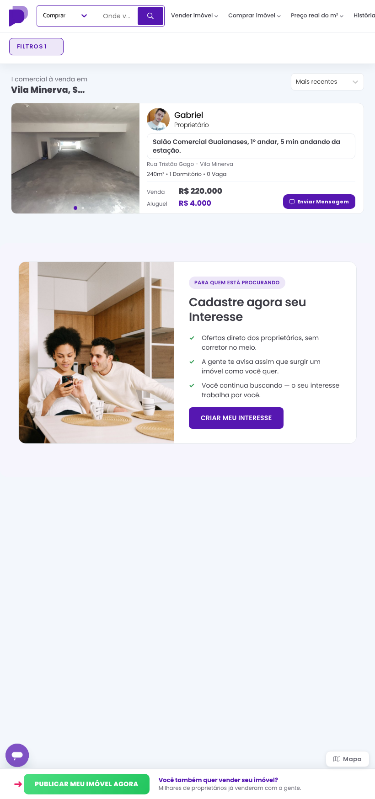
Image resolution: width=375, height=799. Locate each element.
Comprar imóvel (251, 16)
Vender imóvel (192, 16)
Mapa (352, 759)
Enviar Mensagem (323, 201)
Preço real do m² (314, 16)
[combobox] (117, 16)
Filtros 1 (32, 46)
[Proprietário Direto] (19, 16)
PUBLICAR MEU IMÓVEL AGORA (87, 783)
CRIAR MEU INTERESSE (236, 417)
